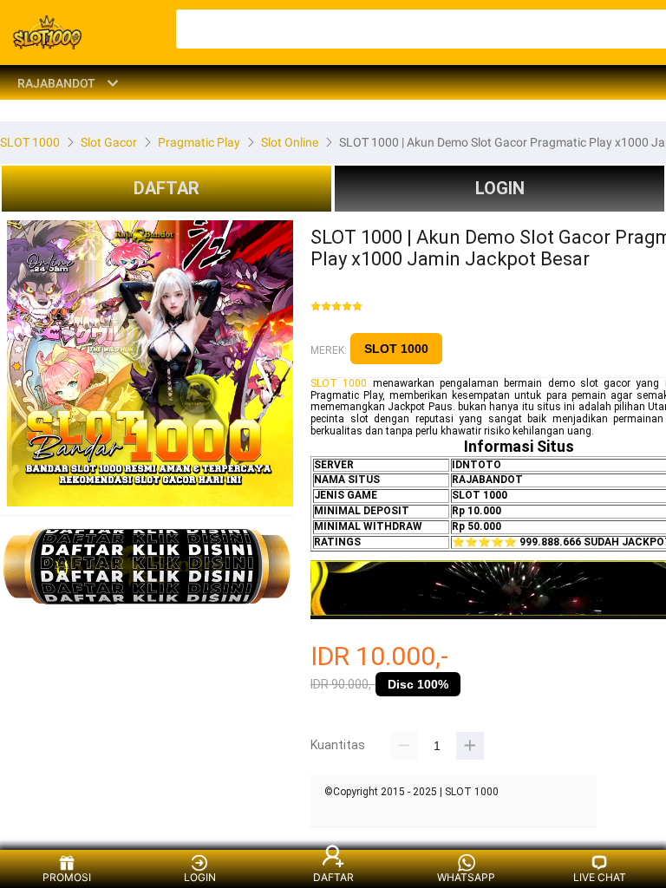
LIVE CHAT (599, 877)
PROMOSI (66, 877)
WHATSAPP (466, 877)
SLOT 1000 (396, 349)
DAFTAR (166, 188)
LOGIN (500, 188)
